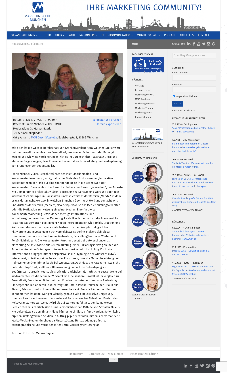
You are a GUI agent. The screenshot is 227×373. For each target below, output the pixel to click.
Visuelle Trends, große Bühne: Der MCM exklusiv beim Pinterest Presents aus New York (194, 202)
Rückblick (37, 44)
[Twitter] (204, 44)
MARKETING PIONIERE (82, 35)
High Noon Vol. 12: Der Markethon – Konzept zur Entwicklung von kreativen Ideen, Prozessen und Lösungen (192, 183)
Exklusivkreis (20, 44)
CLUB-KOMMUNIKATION (116, 35)
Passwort (177, 84)
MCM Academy (142, 99)
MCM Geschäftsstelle (44, 137)
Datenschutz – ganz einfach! (106, 354)
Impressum (76, 354)
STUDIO (46, 35)
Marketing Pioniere (145, 104)
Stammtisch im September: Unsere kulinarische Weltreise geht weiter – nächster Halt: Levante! (190, 147)
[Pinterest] (213, 44)
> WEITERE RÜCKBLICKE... (185, 278)
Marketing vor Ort (144, 95)
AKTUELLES (187, 35)
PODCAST (169, 35)
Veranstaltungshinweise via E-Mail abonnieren (147, 145)
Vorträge (139, 86)
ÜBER (58, 35)
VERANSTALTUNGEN (23, 35)
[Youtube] (199, 44)
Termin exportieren (109, 124)
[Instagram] (208, 44)
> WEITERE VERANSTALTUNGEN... (188, 210)
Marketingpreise (143, 112)
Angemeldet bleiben (186, 96)
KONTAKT (203, 35)
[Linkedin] (189, 44)
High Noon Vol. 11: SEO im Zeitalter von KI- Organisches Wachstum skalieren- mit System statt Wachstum (193, 270)
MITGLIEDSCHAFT (147, 35)
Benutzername (179, 73)
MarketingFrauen (144, 108)
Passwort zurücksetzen (184, 110)
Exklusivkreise (142, 90)
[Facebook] (194, 44)
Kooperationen (143, 117)
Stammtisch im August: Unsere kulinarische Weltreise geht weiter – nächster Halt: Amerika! (190, 235)
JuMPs (138, 298)
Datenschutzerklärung (144, 354)
